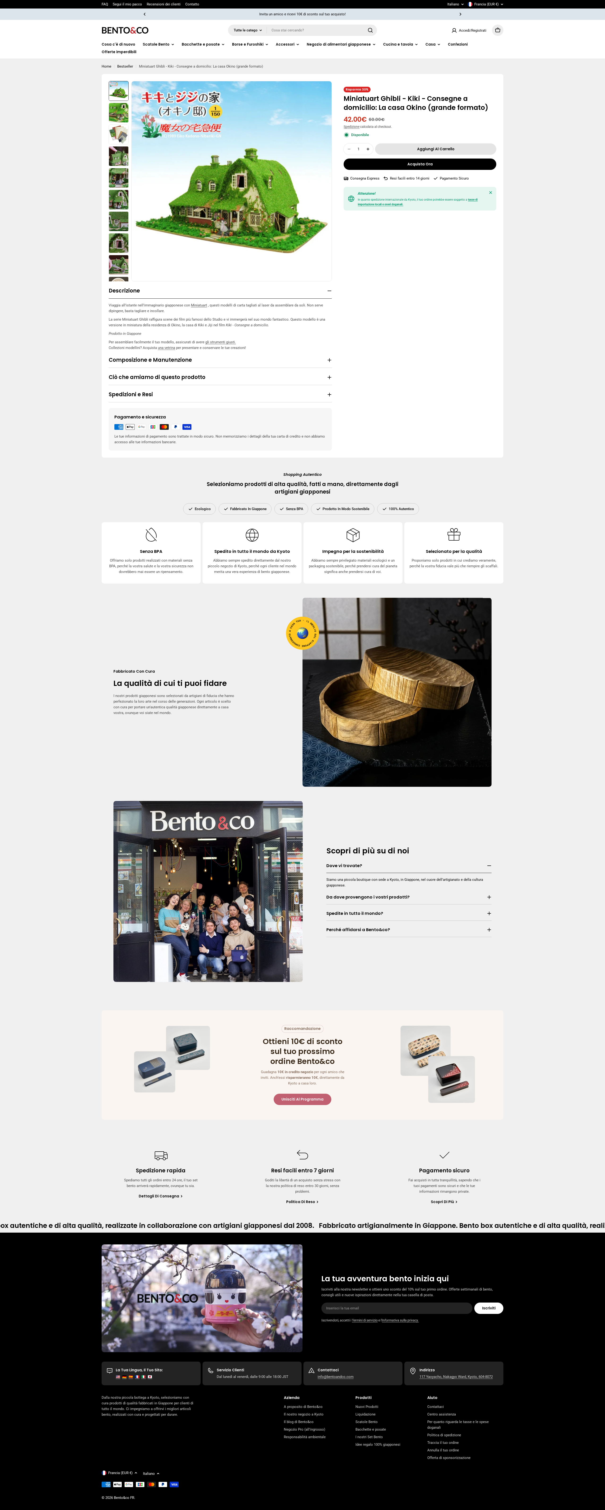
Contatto (192, 4)
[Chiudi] (490, 192)
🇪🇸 (131, 1377)
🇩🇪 (124, 1377)
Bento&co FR (124, 1498)
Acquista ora (420, 164)
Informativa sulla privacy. (400, 1320)
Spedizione (351, 127)
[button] (144, 14)
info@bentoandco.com (336, 1377)
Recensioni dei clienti (164, 4)
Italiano (453, 4)
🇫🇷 (137, 1377)
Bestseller (125, 66)
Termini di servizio (365, 1320)
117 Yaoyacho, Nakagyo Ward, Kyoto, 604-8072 (456, 1377)
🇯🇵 (150, 1377)
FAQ (105, 4)
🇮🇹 (143, 1377)
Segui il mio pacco (127, 4)
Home (106, 66)
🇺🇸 (118, 1377)
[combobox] (302, 30)
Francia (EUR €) (486, 4)
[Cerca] (370, 30)
